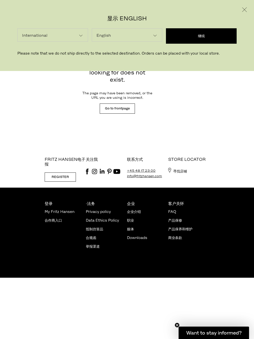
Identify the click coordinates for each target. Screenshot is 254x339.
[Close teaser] (177, 325)
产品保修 (175, 220)
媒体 (130, 229)
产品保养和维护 (180, 229)
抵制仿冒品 (94, 229)
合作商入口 (53, 220)
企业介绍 (134, 211)
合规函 (91, 238)
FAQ (172, 211)
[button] (214, 333)
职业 (130, 220)
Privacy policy (98, 211)
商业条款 (175, 238)
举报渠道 (93, 246)
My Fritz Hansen (59, 211)
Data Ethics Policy (102, 220)
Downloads (137, 238)
